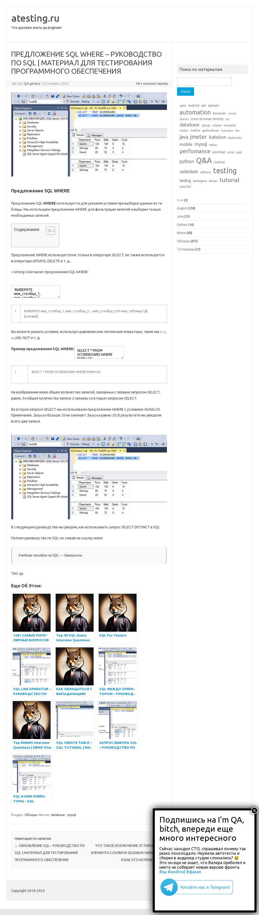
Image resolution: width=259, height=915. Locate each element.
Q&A (204, 160)
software (205, 172)
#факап (193, 871)
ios (237, 130)
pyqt (239, 152)
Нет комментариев (152, 84)
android (193, 105)
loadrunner (235, 137)
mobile (186, 144)
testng (185, 180)
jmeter (198, 137)
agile (183, 105)
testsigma (200, 181)
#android (176, 871)
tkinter (213, 181)
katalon (217, 137)
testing (225, 170)
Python (182, 224)
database (58, 815)
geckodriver (210, 130)
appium (213, 105)
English (182, 208)
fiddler (184, 130)
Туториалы (185, 249)
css (227, 119)
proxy (231, 152)
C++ (180, 200)
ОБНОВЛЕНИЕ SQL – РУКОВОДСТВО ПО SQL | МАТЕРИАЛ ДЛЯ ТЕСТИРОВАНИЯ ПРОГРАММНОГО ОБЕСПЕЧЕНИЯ (50, 853)
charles (184, 119)
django (206, 125)
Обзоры (31, 815)
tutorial (230, 180)
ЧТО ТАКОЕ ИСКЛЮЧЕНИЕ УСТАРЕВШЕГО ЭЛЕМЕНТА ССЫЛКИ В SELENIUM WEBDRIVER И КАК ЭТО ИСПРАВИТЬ (127, 853)
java (184, 137)
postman (219, 152)
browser (219, 113)
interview (227, 130)
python (187, 161)
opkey (213, 144)
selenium (189, 171)
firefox (195, 130)
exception (230, 125)
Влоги (181, 232)
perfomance (195, 151)
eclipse (217, 125)
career (232, 113)
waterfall (185, 186)
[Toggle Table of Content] (48, 230)
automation (195, 112)
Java (180, 216)
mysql (71, 815)
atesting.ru (35, 18)
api (203, 105)
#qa (163, 871)
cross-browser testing (207, 119)
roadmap (219, 162)
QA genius (32, 84)
